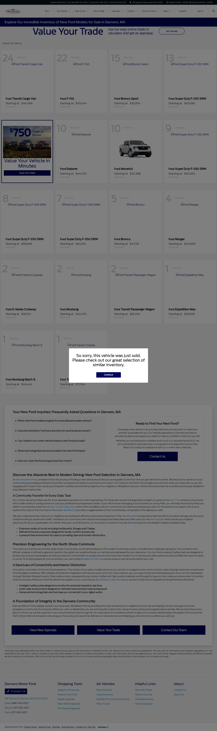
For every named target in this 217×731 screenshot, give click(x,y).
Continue (108, 375)
